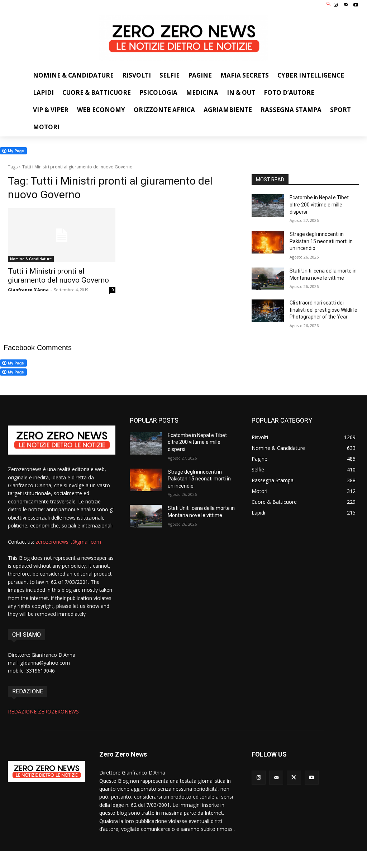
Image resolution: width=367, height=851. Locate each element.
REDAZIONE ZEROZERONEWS (43, 711)
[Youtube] (356, 5)
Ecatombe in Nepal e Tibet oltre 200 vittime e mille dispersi (319, 204)
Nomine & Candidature (31, 258)
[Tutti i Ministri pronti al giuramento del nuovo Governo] (61, 235)
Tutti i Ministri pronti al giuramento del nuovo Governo (58, 275)
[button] (329, 4)
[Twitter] (294, 778)
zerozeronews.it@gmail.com (68, 541)
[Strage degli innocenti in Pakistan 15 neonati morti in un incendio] (268, 242)
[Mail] (346, 5)
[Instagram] (335, 5)
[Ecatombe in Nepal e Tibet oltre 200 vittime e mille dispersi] (268, 205)
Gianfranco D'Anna (28, 289)
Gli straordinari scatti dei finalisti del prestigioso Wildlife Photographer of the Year (323, 310)
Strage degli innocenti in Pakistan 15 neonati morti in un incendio (321, 241)
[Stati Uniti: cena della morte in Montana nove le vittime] (268, 279)
